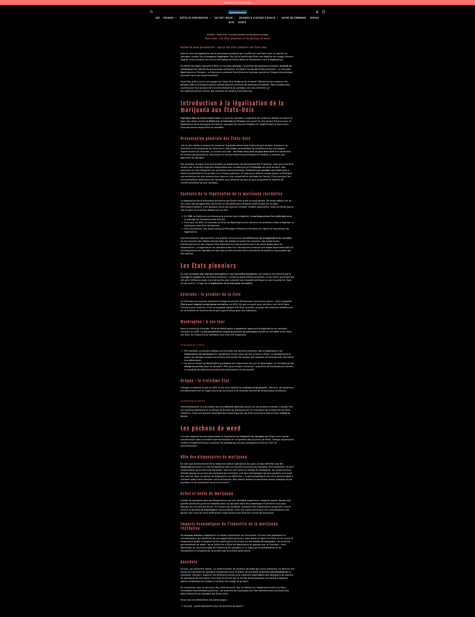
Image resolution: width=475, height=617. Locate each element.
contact (315, 17)
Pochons (169, 17)
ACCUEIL (211, 34)
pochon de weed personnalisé (262, 65)
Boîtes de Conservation (194, 17)
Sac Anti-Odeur (224, 17)
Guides (242, 22)
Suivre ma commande (294, 17)
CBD (157, 17)
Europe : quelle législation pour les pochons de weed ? (214, 606)
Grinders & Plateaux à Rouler (257, 17)
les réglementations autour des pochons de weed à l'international (216, 90)
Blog (231, 22)
